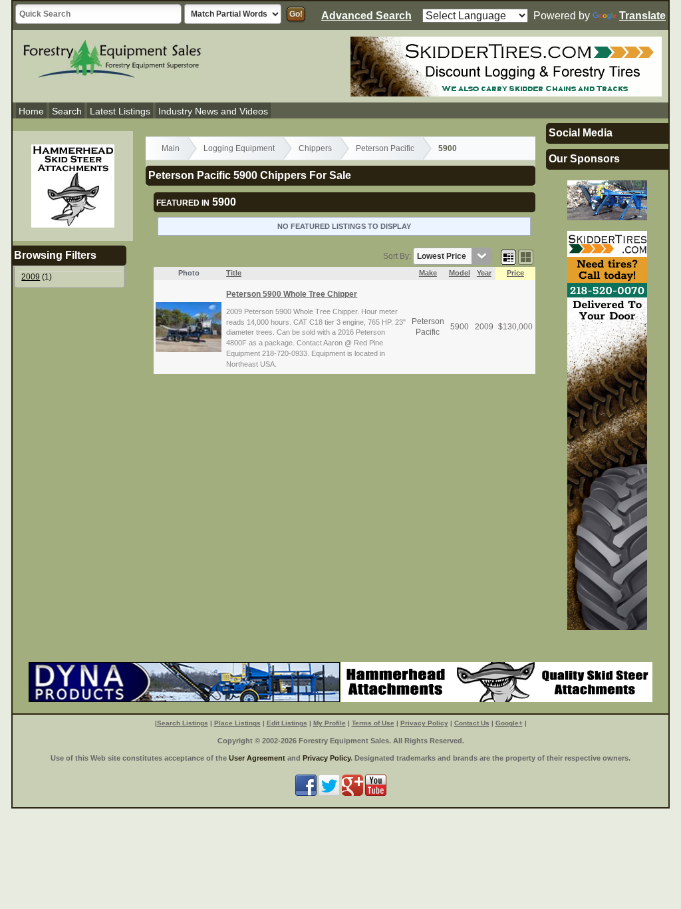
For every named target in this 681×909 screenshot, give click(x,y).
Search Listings (182, 723)
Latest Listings (120, 111)
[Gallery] (525, 256)
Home (31, 111)
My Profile (329, 723)
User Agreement (257, 758)
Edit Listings (287, 723)
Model (459, 273)
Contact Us (471, 723)
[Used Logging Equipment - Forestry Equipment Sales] (112, 57)
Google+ (509, 723)
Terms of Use (373, 723)
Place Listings (237, 723)
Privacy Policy (424, 723)
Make (428, 273)
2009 (30, 276)
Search (67, 111)
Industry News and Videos (213, 111)
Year (484, 273)
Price (515, 273)
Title (233, 273)
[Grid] (508, 256)
